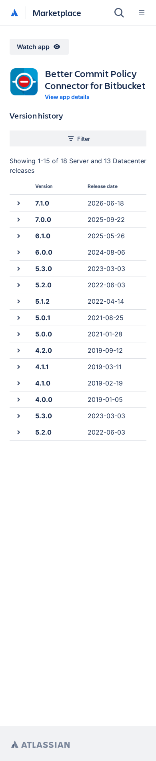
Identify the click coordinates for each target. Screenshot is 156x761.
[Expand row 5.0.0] (18, 333)
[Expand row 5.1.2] (18, 301)
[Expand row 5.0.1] (18, 317)
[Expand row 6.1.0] (18, 235)
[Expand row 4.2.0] (18, 350)
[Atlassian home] (14, 13)
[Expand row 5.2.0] (18, 284)
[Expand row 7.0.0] (18, 219)
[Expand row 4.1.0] (18, 383)
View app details (67, 96)
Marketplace (56, 12)
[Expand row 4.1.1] (18, 366)
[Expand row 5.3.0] (18, 268)
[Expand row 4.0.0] (18, 399)
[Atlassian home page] (40, 744)
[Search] (119, 13)
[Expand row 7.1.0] (18, 203)
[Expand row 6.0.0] (18, 252)
